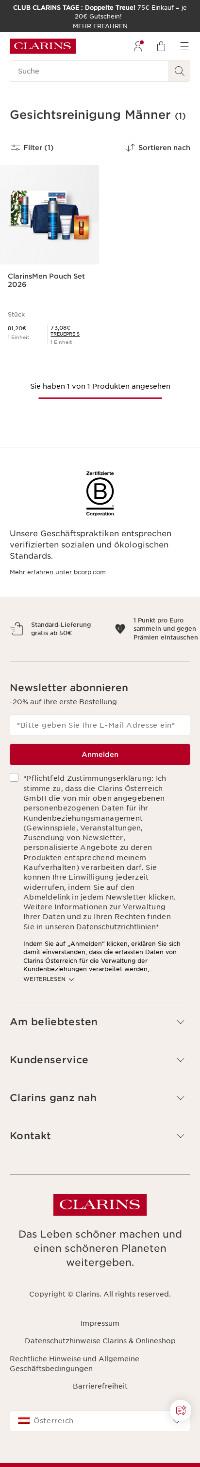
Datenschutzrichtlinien (116, 952)
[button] (180, 1410)
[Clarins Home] (43, 46)
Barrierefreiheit (100, 1411)
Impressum (100, 1349)
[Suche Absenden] (179, 71)
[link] (65, 334)
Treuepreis (65, 334)
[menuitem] (138, 46)
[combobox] (100, 1447)
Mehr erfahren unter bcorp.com (58, 572)
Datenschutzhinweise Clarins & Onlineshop (100, 1367)
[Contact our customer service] (180, 1410)
